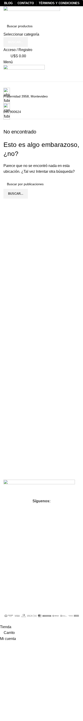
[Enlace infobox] (41, 312)
